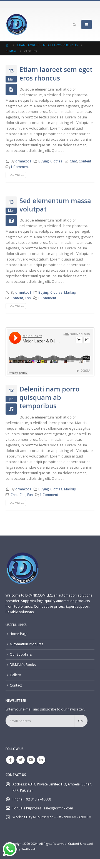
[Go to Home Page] (7, 45)
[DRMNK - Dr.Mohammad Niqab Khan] (17, 24)
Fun (30, 494)
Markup (70, 292)
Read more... (16, 175)
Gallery (15, 675)
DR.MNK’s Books (23, 664)
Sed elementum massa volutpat (55, 204)
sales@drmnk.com (58, 808)
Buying (43, 161)
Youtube (31, 760)
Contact (16, 685)
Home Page (19, 633)
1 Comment (20, 166)
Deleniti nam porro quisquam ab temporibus (49, 397)
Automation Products (26, 644)
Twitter (20, 760)
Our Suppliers (21, 654)
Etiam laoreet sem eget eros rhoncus (55, 73)
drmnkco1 (23, 161)
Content (85, 161)
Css (28, 298)
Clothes (56, 161)
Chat (73, 161)
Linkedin (41, 760)
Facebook (10, 760)
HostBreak (28, 849)
